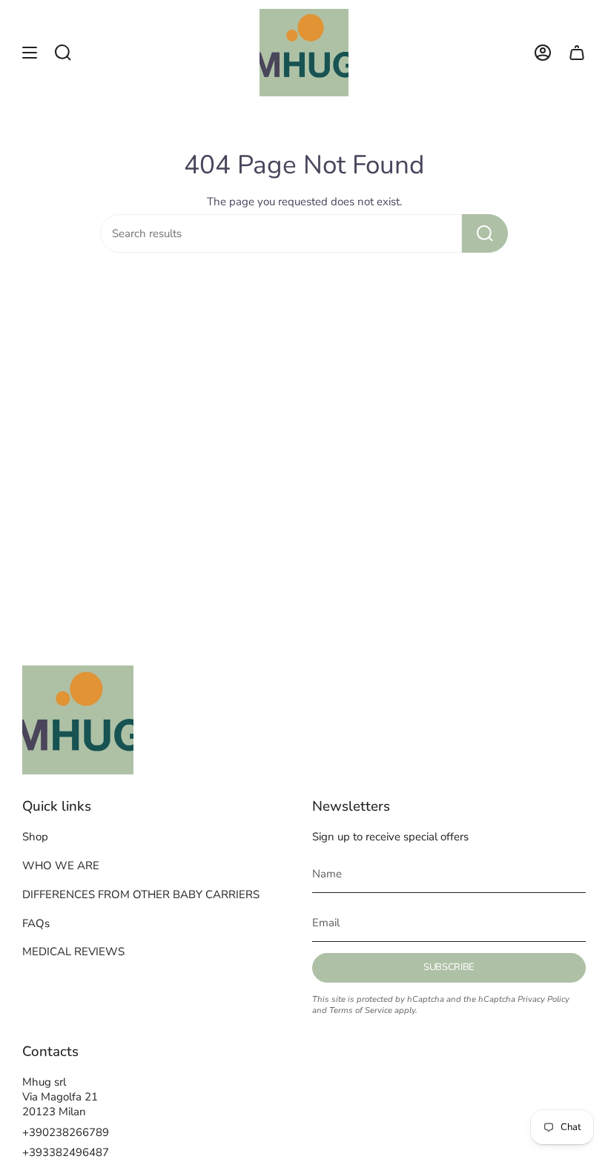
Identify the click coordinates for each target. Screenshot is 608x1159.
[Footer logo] (77, 719)
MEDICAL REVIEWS (73, 951)
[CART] (577, 52)
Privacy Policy (543, 999)
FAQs (36, 923)
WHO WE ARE (60, 865)
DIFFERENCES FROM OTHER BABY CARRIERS (141, 894)
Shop (35, 836)
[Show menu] (29, 52)
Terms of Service (360, 1010)
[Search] (485, 233)
